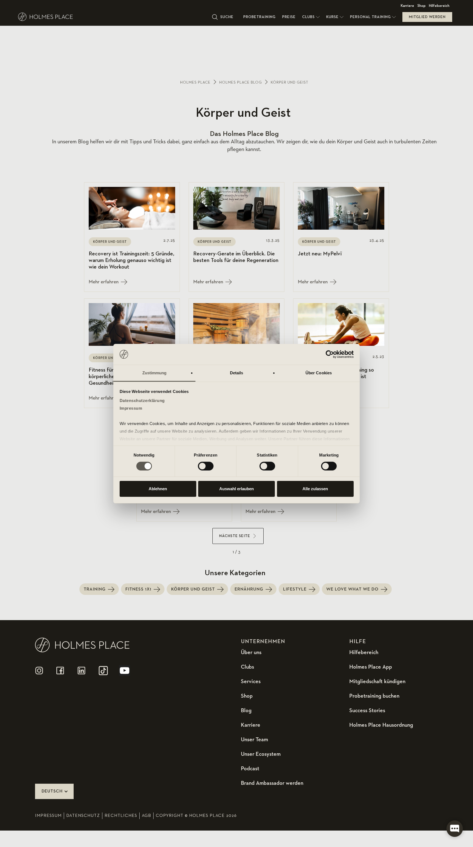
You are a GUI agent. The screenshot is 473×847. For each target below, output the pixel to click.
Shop (421, 6)
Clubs (247, 667)
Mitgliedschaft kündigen (377, 681)
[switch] (206, 466)
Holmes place (195, 82)
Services (251, 681)
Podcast (250, 768)
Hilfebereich (439, 6)
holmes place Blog (240, 82)
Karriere (407, 6)
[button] (311, 17)
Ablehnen (158, 488)
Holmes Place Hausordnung (381, 725)
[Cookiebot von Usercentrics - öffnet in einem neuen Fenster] (330, 354)
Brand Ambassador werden (272, 783)
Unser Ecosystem (261, 754)
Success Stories (367, 710)
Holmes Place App (370, 667)
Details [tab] (236, 372)
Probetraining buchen (374, 696)
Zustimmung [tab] (154, 372)
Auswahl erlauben (236, 488)
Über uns (251, 652)
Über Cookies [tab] (318, 372)
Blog (246, 710)
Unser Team (254, 739)
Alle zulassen (315, 488)
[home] (113, 17)
